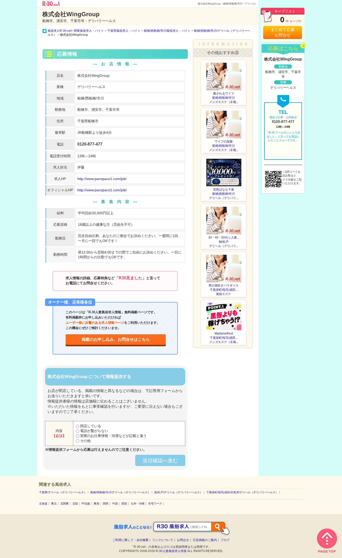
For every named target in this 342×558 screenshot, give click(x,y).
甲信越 (86, 503)
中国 (115, 503)
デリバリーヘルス (91, 87)
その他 (85, 441)
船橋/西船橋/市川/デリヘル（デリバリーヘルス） (120, 492)
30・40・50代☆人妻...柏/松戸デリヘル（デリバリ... (223, 242)
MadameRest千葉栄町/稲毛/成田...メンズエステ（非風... (223, 338)
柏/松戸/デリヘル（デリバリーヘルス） (178, 492)
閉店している (90, 426)
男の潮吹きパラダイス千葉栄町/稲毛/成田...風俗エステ (224, 290)
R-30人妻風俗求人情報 (171, 551)
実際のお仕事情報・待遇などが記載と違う (113, 436)
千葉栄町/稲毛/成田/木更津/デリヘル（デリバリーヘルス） (242, 492)
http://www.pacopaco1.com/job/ (102, 179)
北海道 (43, 503)
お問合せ (183, 540)
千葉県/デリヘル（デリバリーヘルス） (63, 492)
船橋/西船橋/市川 (90, 98)
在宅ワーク (155, 503)
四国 (124, 503)
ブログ (225, 540)
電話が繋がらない (93, 431)
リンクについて (162, 540)
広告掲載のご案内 (205, 540)
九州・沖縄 (137, 503)
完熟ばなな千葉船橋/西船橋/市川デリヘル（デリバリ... (223, 194)
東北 (54, 503)
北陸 (75, 503)
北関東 (64, 503)
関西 (105, 503)
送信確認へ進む (160, 460)
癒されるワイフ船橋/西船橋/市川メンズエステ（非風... (223, 98)
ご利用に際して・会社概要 (130, 540)
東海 (96, 503)
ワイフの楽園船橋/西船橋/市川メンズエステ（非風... (223, 146)
